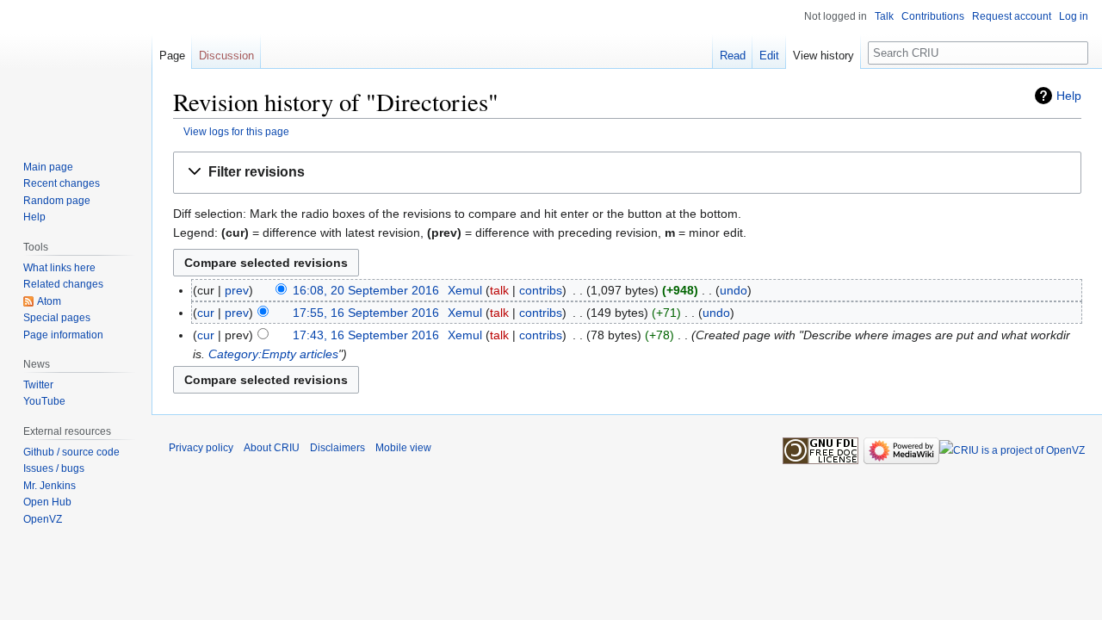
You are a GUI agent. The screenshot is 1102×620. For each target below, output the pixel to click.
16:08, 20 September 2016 (366, 290)
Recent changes (61, 183)
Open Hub (47, 502)
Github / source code (71, 452)
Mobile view (403, 448)
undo (733, 290)
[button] (627, 172)
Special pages (56, 318)
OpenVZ (42, 519)
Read (733, 55)
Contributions (932, 16)
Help (1068, 95)
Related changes (63, 284)
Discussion (226, 55)
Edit (769, 55)
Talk (884, 16)
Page (172, 55)
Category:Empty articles (273, 354)
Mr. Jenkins (49, 486)
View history (823, 55)
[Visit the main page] (76, 69)
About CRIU (272, 448)
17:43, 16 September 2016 (366, 335)
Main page (48, 167)
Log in (1073, 16)
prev (237, 290)
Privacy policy (201, 448)
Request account (1011, 16)
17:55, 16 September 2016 (366, 312)
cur (205, 312)
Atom (49, 301)
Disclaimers (337, 448)
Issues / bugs (53, 468)
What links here (59, 268)
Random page (56, 201)
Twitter (38, 385)
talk (499, 290)
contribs (540, 290)
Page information (63, 335)
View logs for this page (236, 131)
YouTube (44, 401)
